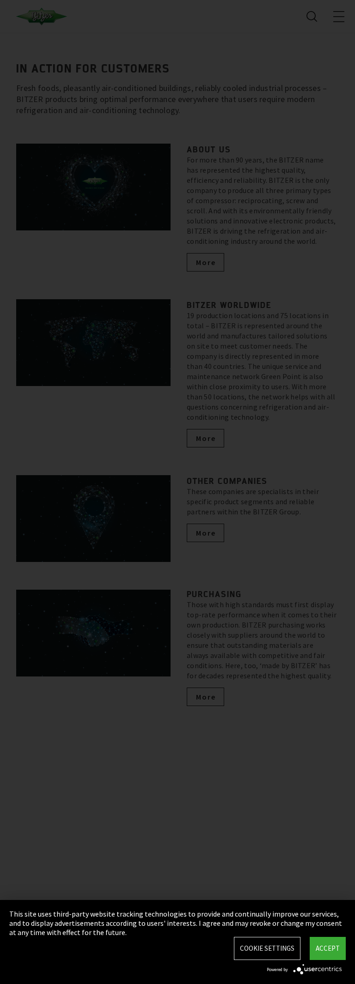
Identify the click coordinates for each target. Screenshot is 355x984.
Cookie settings (267, 948)
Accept (328, 948)
